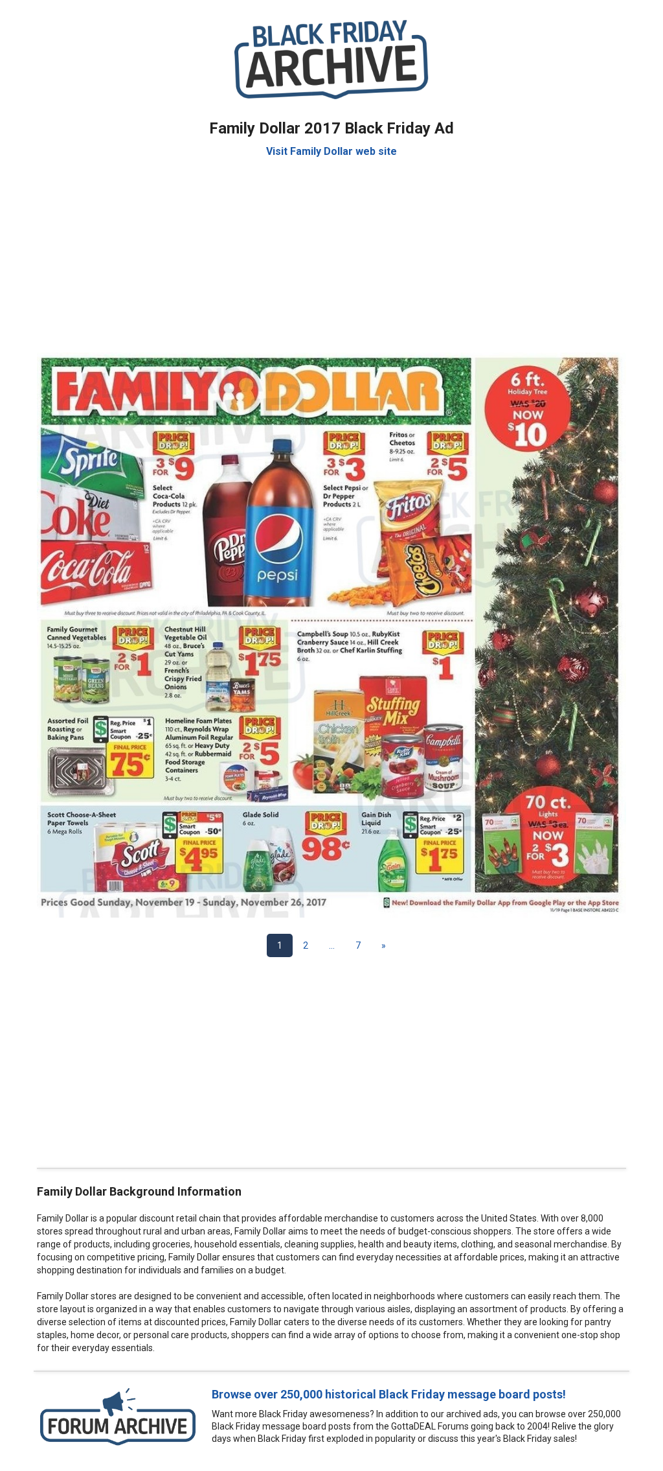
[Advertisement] (331, 249)
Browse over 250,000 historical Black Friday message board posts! (389, 1394)
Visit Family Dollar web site (331, 151)
